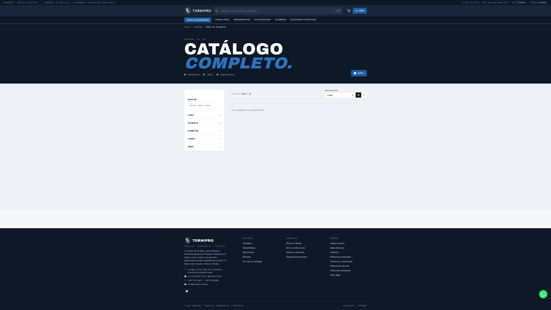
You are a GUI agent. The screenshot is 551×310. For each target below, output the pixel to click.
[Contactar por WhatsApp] (543, 294)
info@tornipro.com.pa (197, 284)
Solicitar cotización (295, 252)
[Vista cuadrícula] (358, 95)
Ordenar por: (331, 90)
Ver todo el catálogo (252, 261)
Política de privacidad (340, 257)
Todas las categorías (198, 20)
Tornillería (222, 20)
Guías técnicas (337, 248)
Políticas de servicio (339, 266)
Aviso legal (335, 275)
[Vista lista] (364, 95)
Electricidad (263, 20)
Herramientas (242, 20)
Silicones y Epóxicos (303, 20)
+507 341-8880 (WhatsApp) (495, 3)
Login (361, 11)
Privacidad (348, 306)
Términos (362, 306)
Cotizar (360, 73)
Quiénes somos (337, 243)
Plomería (280, 20)
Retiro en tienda (293, 243)
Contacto (334, 252)
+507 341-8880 (212, 280)
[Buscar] (218, 10)
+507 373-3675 (195, 280)
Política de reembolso (340, 270)
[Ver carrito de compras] (349, 11)
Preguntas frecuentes (296, 257)
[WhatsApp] (186, 291)
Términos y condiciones (341, 261)
